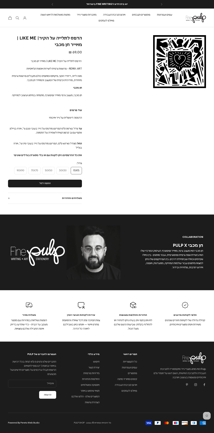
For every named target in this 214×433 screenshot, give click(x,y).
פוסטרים (132, 373)
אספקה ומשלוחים (90, 385)
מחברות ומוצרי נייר (86, 15)
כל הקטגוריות (130, 361)
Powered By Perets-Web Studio (23, 423)
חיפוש (96, 361)
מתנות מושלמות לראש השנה (55, 15)
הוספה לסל (45, 183)
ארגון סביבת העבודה (114, 15)
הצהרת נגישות (92, 402)
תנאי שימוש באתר (90, 391)
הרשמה (47, 395)
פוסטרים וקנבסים (141, 15)
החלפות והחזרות (90, 379)
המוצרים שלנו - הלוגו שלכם (85, 396)
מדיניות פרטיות (91, 373)
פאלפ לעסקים (106, 20)
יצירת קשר (93, 367)
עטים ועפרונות (164, 15)
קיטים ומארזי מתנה (127, 379)
